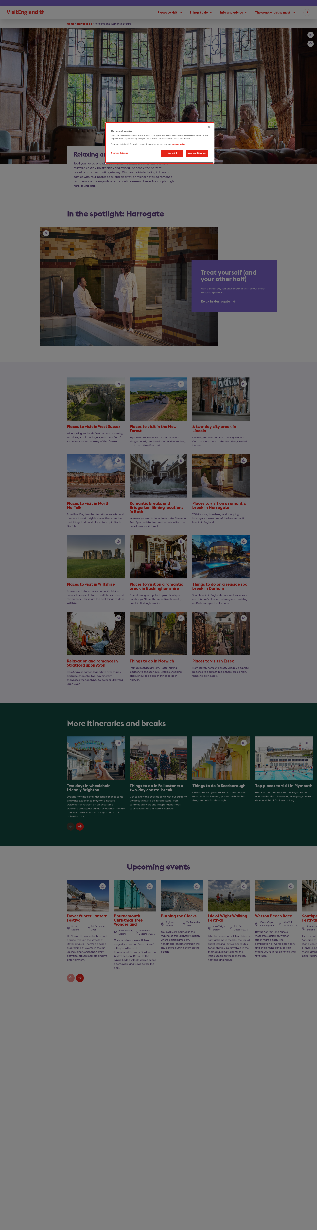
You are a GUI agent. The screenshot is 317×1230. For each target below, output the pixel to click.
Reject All (172, 153)
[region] (159, 143)
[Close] (208, 127)
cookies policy (178, 144)
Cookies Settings (119, 153)
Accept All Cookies (197, 153)
